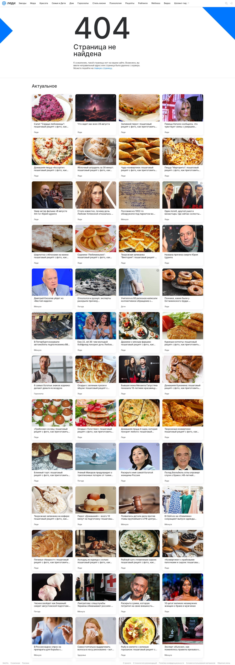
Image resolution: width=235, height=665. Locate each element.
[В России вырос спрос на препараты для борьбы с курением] (52, 637)
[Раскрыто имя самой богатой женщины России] (139, 463)
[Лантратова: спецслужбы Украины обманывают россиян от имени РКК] (95, 594)
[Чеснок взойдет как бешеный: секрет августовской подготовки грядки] (52, 594)
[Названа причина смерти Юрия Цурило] (182, 245)
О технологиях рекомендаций (145, 663)
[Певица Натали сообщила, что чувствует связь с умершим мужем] (182, 114)
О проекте (127, 663)
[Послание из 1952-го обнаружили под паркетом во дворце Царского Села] (139, 201)
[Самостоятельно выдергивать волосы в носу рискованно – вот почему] (95, 637)
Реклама (25, 663)
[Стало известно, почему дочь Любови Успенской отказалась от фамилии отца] (95, 201)
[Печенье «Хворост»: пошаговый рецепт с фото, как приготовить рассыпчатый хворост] (52, 550)
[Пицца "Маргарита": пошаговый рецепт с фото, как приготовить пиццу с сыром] (182, 158)
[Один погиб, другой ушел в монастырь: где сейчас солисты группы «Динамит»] (182, 201)
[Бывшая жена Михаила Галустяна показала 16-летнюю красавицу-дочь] (139, 376)
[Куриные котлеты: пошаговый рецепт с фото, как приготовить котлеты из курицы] (182, 332)
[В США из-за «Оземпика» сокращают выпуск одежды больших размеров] (182, 506)
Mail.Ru (5, 663)
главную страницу (103, 68)
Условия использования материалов (200, 663)
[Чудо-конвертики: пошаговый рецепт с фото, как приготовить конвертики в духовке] (139, 158)
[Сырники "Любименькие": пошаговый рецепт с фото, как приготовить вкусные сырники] (95, 245)
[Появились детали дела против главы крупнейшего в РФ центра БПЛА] (139, 506)
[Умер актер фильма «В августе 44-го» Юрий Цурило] (52, 201)
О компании (15, 663)
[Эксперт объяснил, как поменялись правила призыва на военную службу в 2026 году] (182, 637)
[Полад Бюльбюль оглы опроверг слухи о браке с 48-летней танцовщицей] (182, 463)
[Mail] (4, 3)
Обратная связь (223, 663)
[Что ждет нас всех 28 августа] (95, 114)
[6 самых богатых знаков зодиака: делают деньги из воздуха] (52, 376)
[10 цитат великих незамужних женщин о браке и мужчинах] (182, 594)
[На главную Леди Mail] (10, 3)
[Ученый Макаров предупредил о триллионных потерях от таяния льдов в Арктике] (95, 463)
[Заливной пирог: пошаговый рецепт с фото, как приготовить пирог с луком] (139, 114)
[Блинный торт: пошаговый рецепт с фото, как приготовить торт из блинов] (52, 463)
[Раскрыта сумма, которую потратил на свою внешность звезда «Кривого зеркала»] (139, 594)
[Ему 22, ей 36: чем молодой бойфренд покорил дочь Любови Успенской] (95, 332)
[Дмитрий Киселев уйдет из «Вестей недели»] (52, 289)
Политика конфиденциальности (171, 663)
